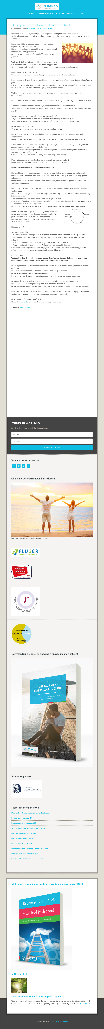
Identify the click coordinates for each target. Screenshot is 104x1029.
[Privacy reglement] (26, 796)
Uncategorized (25, 308)
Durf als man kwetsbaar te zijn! (24, 854)
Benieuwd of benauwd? (21, 818)
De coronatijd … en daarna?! (23, 823)
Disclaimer (54, 1022)
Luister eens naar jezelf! (21, 843)
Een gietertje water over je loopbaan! (27, 859)
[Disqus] (52, 338)
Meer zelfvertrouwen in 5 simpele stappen (29, 848)
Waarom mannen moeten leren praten (28, 828)
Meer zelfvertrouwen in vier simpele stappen (30, 813)
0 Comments (47, 29)
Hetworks (64, 1022)
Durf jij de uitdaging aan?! (22, 838)
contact (23, 302)
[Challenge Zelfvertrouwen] (52, 536)
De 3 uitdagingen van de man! (24, 833)
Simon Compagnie (52, 5)
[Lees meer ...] (86, 1003)
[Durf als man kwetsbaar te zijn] (52, 765)
